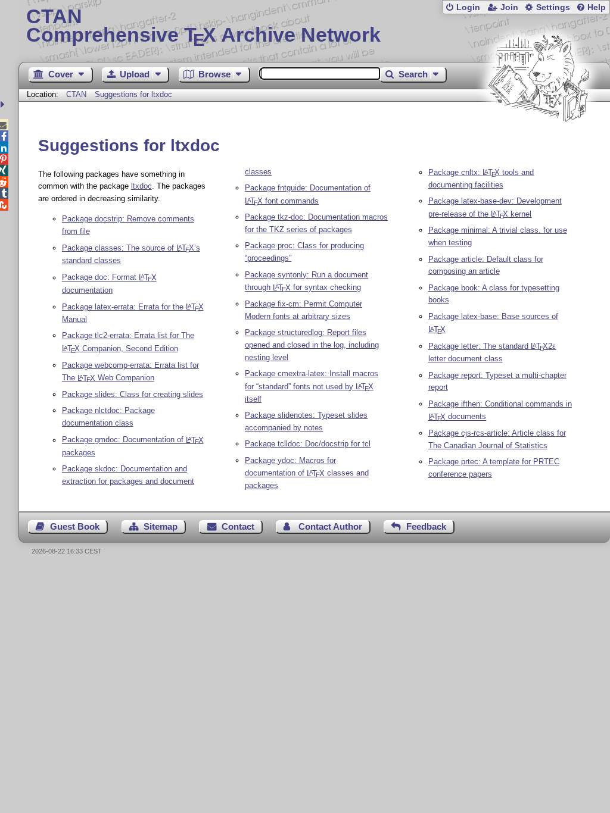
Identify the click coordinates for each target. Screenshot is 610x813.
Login (468, 7)
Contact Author (330, 526)
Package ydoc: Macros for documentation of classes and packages (307, 473)
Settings (553, 7)
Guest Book (74, 526)
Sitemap (161, 526)
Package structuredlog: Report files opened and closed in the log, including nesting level (312, 345)
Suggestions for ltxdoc (133, 94)
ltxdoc (141, 186)
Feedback (426, 526)
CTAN (76, 94)
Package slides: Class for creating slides (132, 394)
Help (596, 7)
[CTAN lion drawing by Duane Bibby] (538, 144)
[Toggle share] (4, 104)
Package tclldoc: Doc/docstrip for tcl (308, 443)
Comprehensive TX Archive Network (203, 27)
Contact (238, 526)
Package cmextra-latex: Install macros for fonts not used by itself (311, 386)
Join (509, 7)
